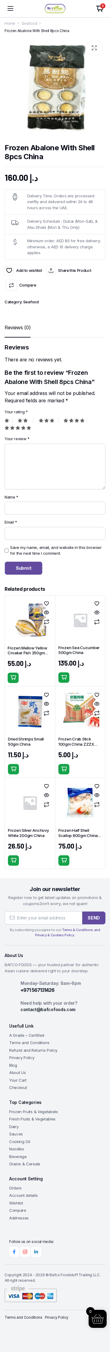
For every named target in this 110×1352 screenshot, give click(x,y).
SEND (94, 917)
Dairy (13, 1126)
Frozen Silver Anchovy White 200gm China (28, 833)
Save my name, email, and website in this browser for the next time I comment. (56, 550)
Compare (27, 285)
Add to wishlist (9, 270)
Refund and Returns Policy (33, 1050)
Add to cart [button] (13, 678)
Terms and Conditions (29, 1042)
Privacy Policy (22, 1057)
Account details (23, 1195)
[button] (94, 48)
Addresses (19, 1217)
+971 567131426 (37, 990)
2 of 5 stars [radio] (25, 420)
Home (10, 23)
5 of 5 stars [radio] (16, 428)
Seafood (29, 23)
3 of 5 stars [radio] (48, 420)
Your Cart (18, 1080)
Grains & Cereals (24, 1163)
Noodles (16, 1148)
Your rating (16, 411)
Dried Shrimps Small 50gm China (26, 741)
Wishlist (16, 1202)
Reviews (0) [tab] (18, 327)
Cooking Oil (19, 1141)
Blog (13, 1065)
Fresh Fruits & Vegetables (32, 1118)
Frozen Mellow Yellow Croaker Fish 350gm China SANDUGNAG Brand (27, 655)
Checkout (18, 1087)
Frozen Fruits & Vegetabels (33, 1111)
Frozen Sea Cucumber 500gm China (79, 650)
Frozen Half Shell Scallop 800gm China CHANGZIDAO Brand (78, 835)
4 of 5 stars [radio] (75, 420)
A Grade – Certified (26, 1035)
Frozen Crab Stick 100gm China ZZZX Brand (76, 744)
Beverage (18, 1156)
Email (11, 522)
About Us (17, 1072)
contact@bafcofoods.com (47, 1009)
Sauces (16, 1133)
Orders (15, 1188)
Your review (17, 438)
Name (11, 497)
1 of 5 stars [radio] (9, 420)
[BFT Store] (55, 8)
